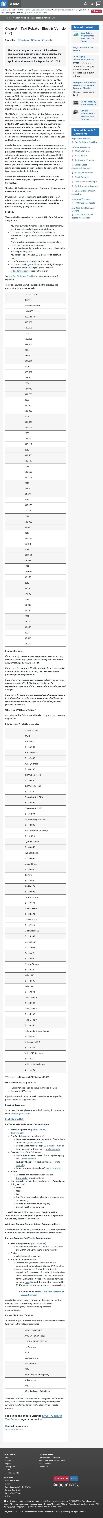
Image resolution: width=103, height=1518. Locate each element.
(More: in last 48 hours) (36, 13)
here (27, 1282)
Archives (8, 1496)
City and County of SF (13, 1490)
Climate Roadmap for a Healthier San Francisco (87, 114)
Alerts (3, 10)
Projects (8, 1463)
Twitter (36, 40)
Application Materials (81, 138)
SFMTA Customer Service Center (52, 1460)
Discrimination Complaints (49, 1457)
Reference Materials (80, 147)
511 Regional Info (12, 1473)
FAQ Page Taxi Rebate (85, 203)
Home (8, 18)
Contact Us (43, 1467)
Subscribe (96, 11)
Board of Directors (12, 1481)
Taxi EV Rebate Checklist (24, 276)
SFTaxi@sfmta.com (19, 271)
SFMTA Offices (45, 1463)
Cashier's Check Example (86, 182)
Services (8, 1460)
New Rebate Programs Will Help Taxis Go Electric (87, 37)
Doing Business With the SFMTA (18, 1487)
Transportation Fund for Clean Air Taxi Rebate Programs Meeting (84, 85)
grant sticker (34, 264)
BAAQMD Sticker (83, 151)
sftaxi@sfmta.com (21, 1113)
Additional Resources (81, 199)
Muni (7, 1457)
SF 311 (7, 1470)
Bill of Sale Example (84, 172)
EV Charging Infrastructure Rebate (83, 58)
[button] (85, 3)
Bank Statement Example (86, 186)
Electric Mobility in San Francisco (88, 103)
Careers (7, 1484)
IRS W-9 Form (81, 156)
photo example (38, 1130)
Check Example (82, 177)
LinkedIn (48, 40)
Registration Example (84, 160)
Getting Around (11, 1467)
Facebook (24, 40)
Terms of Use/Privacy (13, 1493)
